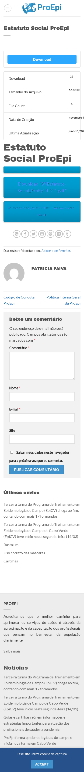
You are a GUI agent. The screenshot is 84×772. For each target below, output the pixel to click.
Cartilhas (11, 561)
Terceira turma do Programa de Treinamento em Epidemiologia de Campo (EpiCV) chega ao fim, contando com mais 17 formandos (42, 510)
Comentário (19, 348)
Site (12, 430)
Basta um (11, 544)
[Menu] (7, 8)
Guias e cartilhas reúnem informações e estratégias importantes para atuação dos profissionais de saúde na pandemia (37, 723)
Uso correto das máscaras (24, 553)
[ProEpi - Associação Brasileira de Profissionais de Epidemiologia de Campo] (42, 8)
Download (42, 59)
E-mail (15, 409)
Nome (15, 388)
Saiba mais (12, 651)
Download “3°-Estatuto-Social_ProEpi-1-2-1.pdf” (42, 187)
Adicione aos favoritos (56, 251)
